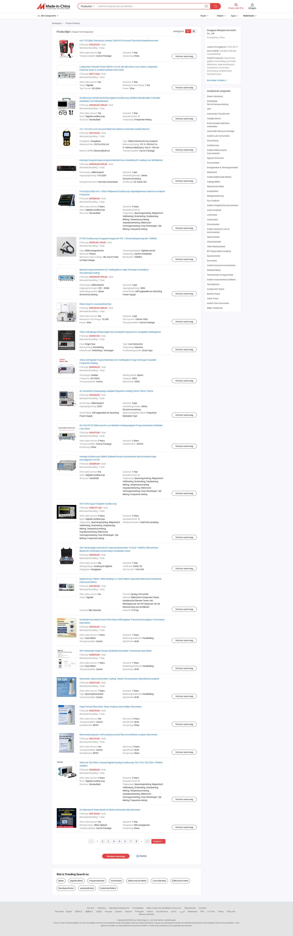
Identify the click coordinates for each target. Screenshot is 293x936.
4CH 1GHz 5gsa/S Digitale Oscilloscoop (98, 503)
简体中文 (78, 911)
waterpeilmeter (87, 888)
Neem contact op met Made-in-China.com (164, 908)
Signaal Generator (215, 158)
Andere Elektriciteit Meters (219, 176)
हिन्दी (202, 911)
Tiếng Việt (231, 911)
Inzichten (202, 908)
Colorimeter (212, 219)
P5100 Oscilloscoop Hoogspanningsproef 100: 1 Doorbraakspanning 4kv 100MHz (118, 238)
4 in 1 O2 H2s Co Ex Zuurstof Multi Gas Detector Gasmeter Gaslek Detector (115, 128)
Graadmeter (212, 191)
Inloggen (252, 8)
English (69, 911)
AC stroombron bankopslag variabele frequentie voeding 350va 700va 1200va (116, 391)
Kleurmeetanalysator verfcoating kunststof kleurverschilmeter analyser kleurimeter (118, 734)
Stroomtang (212, 140)
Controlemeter (159, 880)
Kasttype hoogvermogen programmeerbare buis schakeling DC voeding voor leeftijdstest (121, 160)
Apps (233, 15)
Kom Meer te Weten (217, 80)
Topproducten (190, 908)
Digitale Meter (76, 880)
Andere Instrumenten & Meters (221, 279)
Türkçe (220, 911)
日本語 (99, 911)
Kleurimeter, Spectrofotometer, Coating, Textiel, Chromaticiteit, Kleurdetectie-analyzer (119, 678)
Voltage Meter (213, 181)
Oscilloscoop (213, 145)
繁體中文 (89, 911)
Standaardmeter (66, 888)
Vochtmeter (116, 880)
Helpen (220, 15)
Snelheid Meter (214, 270)
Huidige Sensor (214, 118)
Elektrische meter (180, 880)
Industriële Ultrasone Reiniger (221, 131)
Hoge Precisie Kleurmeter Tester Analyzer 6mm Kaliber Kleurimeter (111, 706)
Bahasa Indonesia (146, 914)
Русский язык (162, 911)
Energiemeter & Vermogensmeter (222, 167)
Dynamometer (213, 255)
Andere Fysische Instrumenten (221, 265)
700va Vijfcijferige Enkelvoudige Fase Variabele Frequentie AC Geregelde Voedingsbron (120, 331)
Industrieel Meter (108, 888)
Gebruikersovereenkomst (119, 908)
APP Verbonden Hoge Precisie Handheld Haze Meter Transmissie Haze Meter (116, 650)
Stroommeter (213, 162)
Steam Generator (215, 96)
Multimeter (212, 172)
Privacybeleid (137, 908)
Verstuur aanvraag (184, 56)
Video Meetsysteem (216, 246)
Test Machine (213, 284)
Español (118, 911)
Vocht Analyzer (214, 210)
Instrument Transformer (218, 113)
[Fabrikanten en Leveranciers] (53, 6)
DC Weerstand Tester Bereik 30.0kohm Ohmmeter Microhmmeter (110, 809)
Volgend (158, 841)
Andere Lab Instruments (218, 135)
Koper (203, 15)
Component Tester (215, 289)
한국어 (173, 911)
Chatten (143, 855)
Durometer (212, 260)
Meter (61, 880)
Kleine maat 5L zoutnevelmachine (95, 303)
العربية (182, 911)
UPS (209, 108)
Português (139, 911)
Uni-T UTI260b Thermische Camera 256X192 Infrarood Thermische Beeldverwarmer (119, 40)
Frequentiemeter (97, 880)
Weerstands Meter (215, 186)
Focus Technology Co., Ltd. (142, 920)
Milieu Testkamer (215, 307)
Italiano (150, 911)
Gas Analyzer (213, 200)
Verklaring (101, 908)
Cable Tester (213, 298)
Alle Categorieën (48, 15)
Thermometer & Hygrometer (220, 274)
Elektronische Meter (137, 880)
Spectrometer (213, 236)
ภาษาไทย (211, 911)
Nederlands (192, 911)
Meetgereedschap (215, 195)
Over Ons (90, 908)
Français (108, 911)
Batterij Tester (213, 293)
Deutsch (128, 911)
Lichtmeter (212, 214)
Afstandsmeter (214, 241)
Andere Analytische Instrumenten (222, 205)
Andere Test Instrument (218, 303)
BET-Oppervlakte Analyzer (219, 251)
